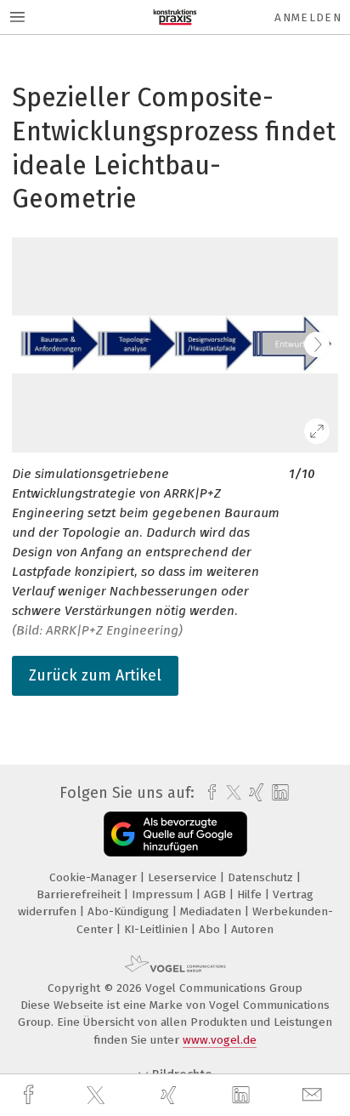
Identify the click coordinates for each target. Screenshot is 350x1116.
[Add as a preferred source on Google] (175, 834)
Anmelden (308, 17)
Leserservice (184, 877)
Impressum (164, 894)
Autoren (252, 929)
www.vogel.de (220, 1040)
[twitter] (97, 1095)
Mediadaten (212, 911)
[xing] (171, 1095)
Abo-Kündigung (130, 911)
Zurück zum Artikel (95, 675)
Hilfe (251, 894)
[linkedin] (243, 1096)
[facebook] (30, 1095)
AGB (216, 894)
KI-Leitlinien (157, 929)
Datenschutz (262, 877)
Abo (211, 929)
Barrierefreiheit (80, 894)
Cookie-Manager (94, 877)
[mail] (314, 1095)
